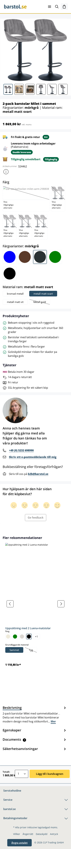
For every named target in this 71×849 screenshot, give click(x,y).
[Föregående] (10, 603)
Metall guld (41, 302)
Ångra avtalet (19, 842)
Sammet (14, 650)
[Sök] (56, 6)
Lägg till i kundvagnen (49, 774)
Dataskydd (41, 834)
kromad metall (15, 293)
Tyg (33, 650)
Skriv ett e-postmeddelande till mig (32, 457)
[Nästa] (60, 603)
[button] (6, 171)
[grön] (15, 636)
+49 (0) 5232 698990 (21, 450)
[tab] (35, 714)
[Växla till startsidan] (19, 6)
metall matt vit (15, 302)
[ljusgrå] (22, 636)
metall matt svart (43, 293)
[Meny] (49, 6)
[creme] (8, 636)
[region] (35, 603)
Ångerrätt (28, 834)
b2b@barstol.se (38, 474)
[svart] (29, 636)
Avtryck (54, 834)
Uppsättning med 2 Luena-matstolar (28, 628)
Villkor (16, 834)
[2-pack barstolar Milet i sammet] (35, 50)
